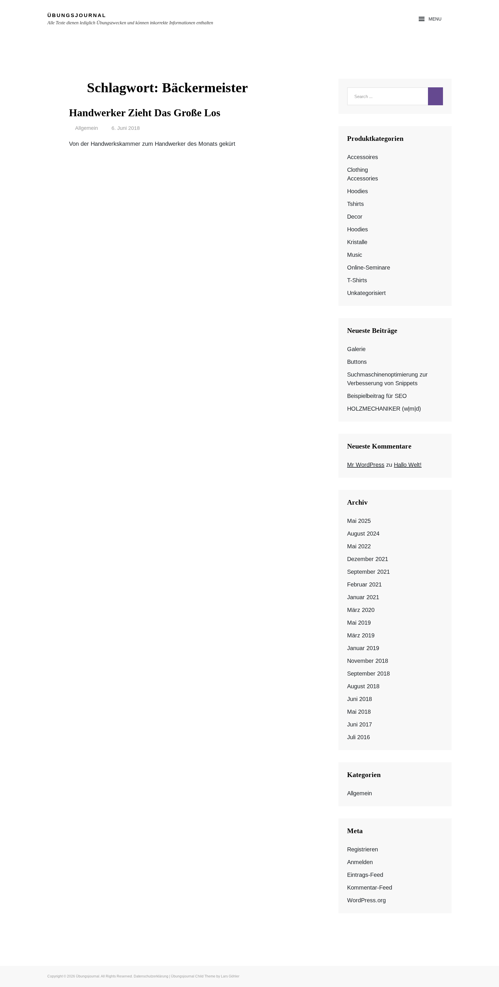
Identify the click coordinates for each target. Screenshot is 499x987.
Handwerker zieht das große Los (144, 113)
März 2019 (361, 635)
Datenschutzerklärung (151, 976)
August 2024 (363, 533)
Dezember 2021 (367, 559)
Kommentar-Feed (369, 887)
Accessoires (362, 157)
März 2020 (361, 610)
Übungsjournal (76, 15)
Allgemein (86, 128)
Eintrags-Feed (365, 875)
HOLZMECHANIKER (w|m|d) (384, 408)
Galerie (356, 349)
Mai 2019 (359, 622)
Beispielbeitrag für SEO (377, 396)
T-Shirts (357, 280)
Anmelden (360, 862)
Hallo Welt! (408, 465)
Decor (354, 216)
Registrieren (362, 849)
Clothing (357, 170)
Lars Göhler (230, 976)
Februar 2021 (364, 584)
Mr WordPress (365, 465)
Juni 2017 (359, 724)
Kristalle (357, 242)
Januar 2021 (363, 597)
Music (354, 255)
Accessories (362, 178)
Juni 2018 (359, 699)
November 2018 (367, 661)
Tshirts (355, 204)
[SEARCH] (449, 19)
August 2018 (363, 686)
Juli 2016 (358, 737)
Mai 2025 (359, 521)
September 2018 (368, 673)
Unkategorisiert (366, 293)
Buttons (357, 362)
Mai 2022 (359, 546)
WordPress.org (366, 900)
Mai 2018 (359, 712)
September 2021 (368, 572)
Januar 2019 (363, 648)
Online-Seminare (368, 267)
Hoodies (357, 191)
